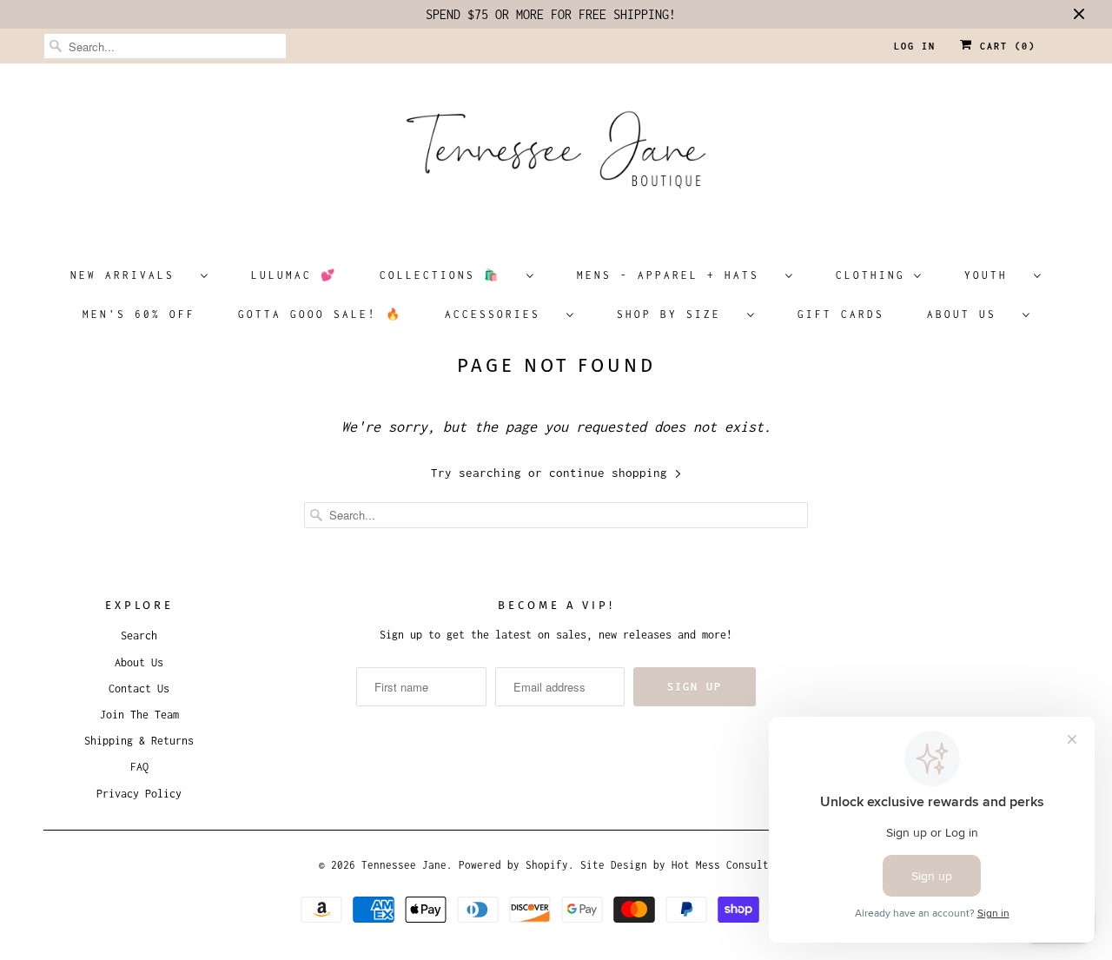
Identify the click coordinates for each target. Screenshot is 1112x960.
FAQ (139, 766)
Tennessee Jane (404, 865)
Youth (994, 275)
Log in (915, 46)
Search (139, 635)
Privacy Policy (139, 793)
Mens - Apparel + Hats (677, 275)
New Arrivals (131, 275)
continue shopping (611, 473)
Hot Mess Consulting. (732, 865)
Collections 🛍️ (449, 275)
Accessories (501, 314)
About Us (970, 314)
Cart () (1004, 46)
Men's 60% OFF (139, 314)
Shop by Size (677, 314)
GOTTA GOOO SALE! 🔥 (320, 314)
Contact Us (139, 688)
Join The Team (139, 714)
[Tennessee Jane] (556, 155)
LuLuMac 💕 (294, 275)
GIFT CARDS (841, 314)
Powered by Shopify (513, 865)
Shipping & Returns (139, 740)
